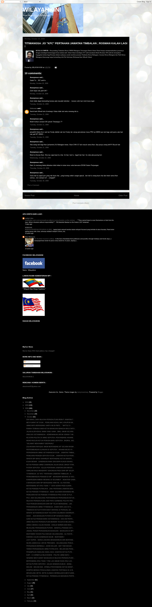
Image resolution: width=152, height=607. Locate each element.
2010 (27, 402)
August (29, 583)
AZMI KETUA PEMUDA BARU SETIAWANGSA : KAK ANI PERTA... (50, 519)
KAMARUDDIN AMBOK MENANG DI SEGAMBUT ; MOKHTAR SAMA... (51, 480)
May (28, 592)
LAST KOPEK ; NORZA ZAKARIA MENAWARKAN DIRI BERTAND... (50, 540)
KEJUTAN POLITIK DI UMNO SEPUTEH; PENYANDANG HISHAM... (50, 438)
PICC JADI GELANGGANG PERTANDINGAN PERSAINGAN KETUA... (51, 498)
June (29, 589)
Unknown (33, 108)
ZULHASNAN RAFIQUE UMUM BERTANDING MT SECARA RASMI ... (51, 447)
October (30, 417)
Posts (27, 362)
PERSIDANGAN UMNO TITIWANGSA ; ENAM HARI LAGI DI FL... (49, 507)
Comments (29, 366)
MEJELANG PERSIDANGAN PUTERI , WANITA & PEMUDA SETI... (50, 528)
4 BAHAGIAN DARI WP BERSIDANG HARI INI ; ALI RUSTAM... (48, 483)
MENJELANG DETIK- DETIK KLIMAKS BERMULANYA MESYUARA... (51, 573)
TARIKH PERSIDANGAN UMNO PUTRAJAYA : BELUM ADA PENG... (50, 549)
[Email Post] (55, 67)
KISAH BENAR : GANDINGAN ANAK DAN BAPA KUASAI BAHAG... (50, 462)
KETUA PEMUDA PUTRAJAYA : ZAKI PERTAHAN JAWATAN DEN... (50, 489)
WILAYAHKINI (42, 9)
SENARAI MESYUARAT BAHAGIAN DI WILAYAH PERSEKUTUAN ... (50, 558)
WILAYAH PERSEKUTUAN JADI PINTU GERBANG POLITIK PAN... (50, 501)
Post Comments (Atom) (81, 203)
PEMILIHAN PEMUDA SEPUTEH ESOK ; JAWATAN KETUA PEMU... (50, 456)
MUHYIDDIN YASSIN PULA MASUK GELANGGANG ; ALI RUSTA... (50, 534)
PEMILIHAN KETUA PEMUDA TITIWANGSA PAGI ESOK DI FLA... (49, 495)
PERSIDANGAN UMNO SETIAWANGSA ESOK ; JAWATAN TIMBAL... (51, 452)
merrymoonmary (82, 392)
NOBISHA (28, 227)
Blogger (100, 392)
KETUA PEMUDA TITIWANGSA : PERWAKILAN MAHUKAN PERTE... (51, 576)
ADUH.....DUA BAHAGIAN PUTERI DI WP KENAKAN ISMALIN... (49, 516)
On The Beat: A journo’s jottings (44, 239)
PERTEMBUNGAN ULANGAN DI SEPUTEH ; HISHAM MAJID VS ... (50, 450)
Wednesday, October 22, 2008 (40, 158)
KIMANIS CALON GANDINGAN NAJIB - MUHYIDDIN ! (45, 537)
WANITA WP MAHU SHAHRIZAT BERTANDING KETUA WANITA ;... (50, 459)
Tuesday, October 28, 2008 (39, 181)
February (30, 601)
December (30, 411)
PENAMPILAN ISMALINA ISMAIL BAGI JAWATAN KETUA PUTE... (50, 552)
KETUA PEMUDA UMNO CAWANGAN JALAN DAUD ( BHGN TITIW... (50, 465)
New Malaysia (30, 237)
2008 (27, 408)
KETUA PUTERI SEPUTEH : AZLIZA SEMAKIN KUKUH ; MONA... (49, 564)
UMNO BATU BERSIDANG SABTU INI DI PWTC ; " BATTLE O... (49, 425)
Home (76, 195)
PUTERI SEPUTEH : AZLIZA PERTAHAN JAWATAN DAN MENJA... (50, 468)
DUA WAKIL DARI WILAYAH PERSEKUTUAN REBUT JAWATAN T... (50, 419)
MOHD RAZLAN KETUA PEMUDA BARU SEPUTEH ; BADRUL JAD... (50, 440)
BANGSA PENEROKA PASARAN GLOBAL (39, 229)
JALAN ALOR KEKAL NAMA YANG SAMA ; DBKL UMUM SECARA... (50, 431)
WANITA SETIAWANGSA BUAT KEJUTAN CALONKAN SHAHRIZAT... (50, 513)
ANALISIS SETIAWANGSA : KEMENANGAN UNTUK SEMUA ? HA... (50, 434)
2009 (27, 405)
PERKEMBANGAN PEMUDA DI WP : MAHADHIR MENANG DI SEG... (51, 477)
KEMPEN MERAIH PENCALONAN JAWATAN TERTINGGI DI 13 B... (50, 570)
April (29, 595)
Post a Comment (33, 185)
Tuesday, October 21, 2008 (39, 104)
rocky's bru (29, 218)
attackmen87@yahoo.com (32, 386)
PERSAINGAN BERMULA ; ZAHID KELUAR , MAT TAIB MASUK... (49, 546)
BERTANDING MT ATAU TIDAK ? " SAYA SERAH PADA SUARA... (49, 486)
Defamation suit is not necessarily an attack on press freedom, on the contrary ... (51, 220)
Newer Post (29, 195)
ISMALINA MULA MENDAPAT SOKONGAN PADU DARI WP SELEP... (50, 471)
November (30, 414)
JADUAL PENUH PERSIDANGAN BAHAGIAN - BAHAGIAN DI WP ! (50, 531)
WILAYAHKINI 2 (28, 377)
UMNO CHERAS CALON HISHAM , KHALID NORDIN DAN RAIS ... (49, 525)
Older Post (123, 195)
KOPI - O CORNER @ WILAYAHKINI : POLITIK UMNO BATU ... (48, 555)
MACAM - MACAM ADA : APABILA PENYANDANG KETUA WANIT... (50, 567)
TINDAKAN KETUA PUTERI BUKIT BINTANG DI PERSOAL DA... (49, 510)
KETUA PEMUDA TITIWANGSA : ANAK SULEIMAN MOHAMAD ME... (50, 492)
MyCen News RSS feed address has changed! (39, 351)
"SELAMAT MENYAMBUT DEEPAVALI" (40, 443)
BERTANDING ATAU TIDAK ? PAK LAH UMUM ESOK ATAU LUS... (49, 561)
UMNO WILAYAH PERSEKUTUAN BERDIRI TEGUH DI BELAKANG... (50, 522)
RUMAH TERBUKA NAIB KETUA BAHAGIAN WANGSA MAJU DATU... (51, 428)
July (28, 586)
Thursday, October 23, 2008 (39, 168)
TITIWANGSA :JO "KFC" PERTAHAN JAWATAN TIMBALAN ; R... (49, 474)
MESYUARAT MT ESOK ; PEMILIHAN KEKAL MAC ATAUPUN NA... (50, 422)
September (31, 580)
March (29, 598)
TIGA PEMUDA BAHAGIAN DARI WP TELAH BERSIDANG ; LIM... (49, 504)
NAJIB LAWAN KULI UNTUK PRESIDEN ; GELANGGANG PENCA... (50, 543)
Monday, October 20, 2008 (39, 83)
